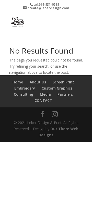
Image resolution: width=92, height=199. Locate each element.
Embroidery (24, 88)
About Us (38, 82)
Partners (65, 94)
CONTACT (43, 100)
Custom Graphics (57, 88)
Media (45, 94)
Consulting (23, 94)
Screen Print (63, 82)
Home (18, 82)
